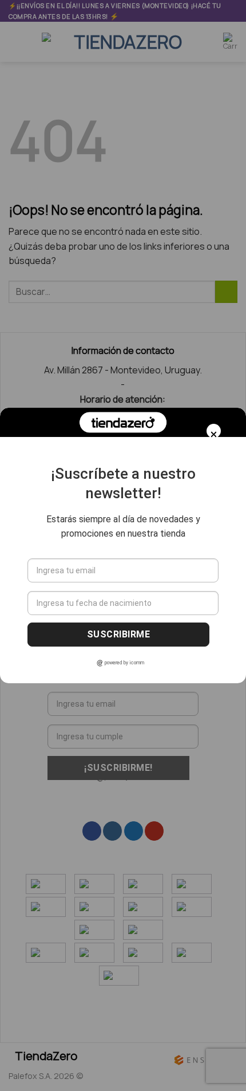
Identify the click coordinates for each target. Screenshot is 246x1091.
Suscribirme (118, 634)
